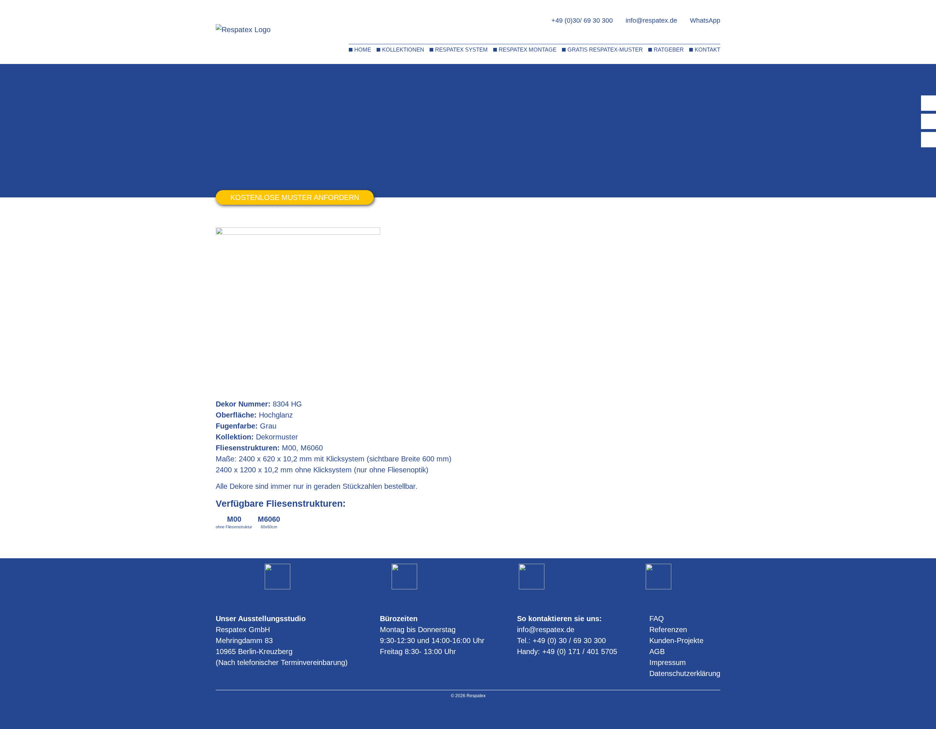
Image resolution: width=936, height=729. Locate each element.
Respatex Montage (527, 49)
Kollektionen (403, 49)
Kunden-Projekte (676, 641)
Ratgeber (669, 49)
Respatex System (461, 49)
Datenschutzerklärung (684, 673)
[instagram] (458, 714)
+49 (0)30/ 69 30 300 (582, 20)
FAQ (656, 619)
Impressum (667, 662)
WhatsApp (705, 20)
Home (362, 49)
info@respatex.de (651, 20)
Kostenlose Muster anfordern (294, 197)
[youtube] (468, 714)
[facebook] (477, 714)
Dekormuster (252, 76)
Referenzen (668, 630)
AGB (657, 651)
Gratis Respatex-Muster (605, 49)
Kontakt (707, 49)
